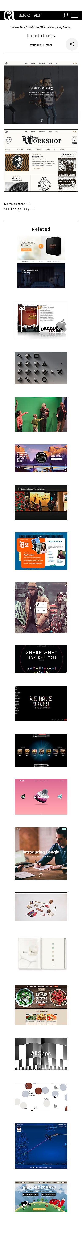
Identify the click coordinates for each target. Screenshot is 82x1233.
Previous (35, 45)
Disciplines (24, 15)
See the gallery (17, 209)
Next (49, 45)
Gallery (37, 15)
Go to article (14, 204)
